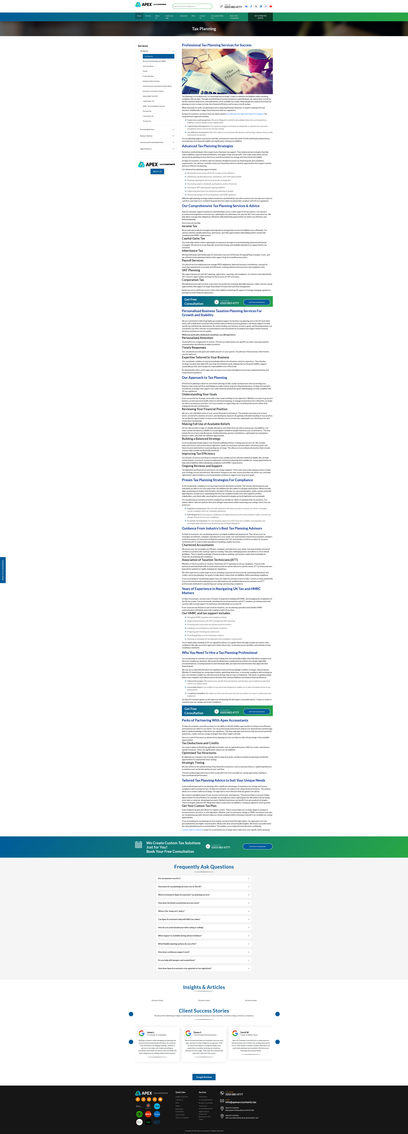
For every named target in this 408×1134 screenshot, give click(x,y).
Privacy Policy (180, 1115)
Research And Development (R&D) (154, 61)
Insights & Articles (182, 1097)
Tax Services (147, 121)
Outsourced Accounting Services (151, 142)
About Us (157, 17)
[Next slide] (277, 1014)
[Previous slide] (131, 1014)
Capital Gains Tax (148, 101)
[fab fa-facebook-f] (251, 6)
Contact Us (202, 17)
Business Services (146, 136)
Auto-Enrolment (148, 66)
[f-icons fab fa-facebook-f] (138, 1099)
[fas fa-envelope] (246, 6)
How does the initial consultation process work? (179, 903)
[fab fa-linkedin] (261, 6)
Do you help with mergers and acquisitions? (176, 960)
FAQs (193, 16)
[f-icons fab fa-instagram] (155, 1099)
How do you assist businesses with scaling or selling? (181, 927)
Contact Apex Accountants (193, 830)
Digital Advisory (146, 149)
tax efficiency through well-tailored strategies (244, 114)
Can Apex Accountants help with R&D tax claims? (179, 919)
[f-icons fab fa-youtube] (160, 1099)
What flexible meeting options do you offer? (177, 944)
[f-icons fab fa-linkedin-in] (149, 1099)
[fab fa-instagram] (266, 6)
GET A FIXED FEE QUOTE (260, 17)
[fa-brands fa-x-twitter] (256, 6)
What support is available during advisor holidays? (180, 935)
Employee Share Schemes (151, 81)
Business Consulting (206, 1103)
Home (139, 16)
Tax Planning (148, 56)
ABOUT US (157, 171)
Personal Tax (147, 111)
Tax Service (144, 51)
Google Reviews (204, 1077)
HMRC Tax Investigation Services (154, 106)
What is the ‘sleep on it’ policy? (171, 911)
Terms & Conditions (182, 1118)
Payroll (145, 71)
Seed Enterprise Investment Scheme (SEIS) (157, 86)
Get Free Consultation (257, 302)
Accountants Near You (217, 17)
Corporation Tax (148, 116)
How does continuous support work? (174, 952)
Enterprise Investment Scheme (153, 91)
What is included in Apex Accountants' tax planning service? (184, 895)
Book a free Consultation (234, 17)
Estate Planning (148, 76)
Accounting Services (147, 129)
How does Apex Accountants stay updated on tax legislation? (185, 968)
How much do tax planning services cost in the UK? (179, 886)
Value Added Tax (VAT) (150, 96)
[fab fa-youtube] (271, 6)
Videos (178, 1106)
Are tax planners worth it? (169, 878)
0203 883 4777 (233, 6)
